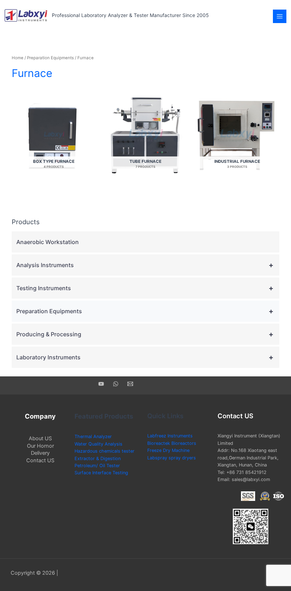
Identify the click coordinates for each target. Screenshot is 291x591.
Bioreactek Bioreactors (171, 443)
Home (17, 57)
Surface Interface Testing (101, 472)
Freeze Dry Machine (168, 450)
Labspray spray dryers (171, 457)
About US (40, 438)
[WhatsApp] (116, 384)
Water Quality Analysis (98, 444)
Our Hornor (40, 446)
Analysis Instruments (145, 265)
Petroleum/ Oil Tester (97, 465)
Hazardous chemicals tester (104, 451)
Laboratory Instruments (145, 357)
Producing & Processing (145, 334)
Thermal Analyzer (93, 436)
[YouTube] (101, 384)
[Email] (130, 384)
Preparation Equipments (50, 57)
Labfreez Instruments (170, 435)
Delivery (40, 453)
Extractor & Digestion (98, 458)
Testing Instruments (145, 288)
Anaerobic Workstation (47, 241)
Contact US (40, 460)
